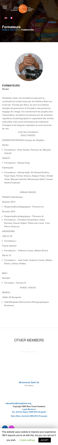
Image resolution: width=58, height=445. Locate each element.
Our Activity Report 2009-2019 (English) (29, 411)
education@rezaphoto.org (18, 403)
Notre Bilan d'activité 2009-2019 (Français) (29, 416)
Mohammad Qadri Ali (29, 382)
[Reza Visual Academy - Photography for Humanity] (22, 8)
